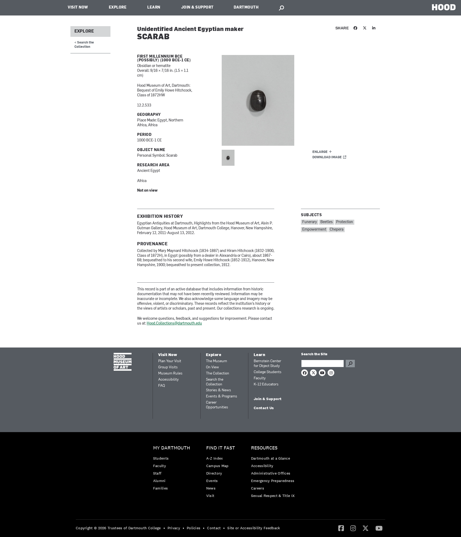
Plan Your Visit (169, 361)
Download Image (327, 157)
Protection (344, 222)
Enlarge (320, 152)
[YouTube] (379, 528)
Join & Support (197, 8)
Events (212, 480)
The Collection (217, 374)
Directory (214, 473)
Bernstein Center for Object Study (267, 363)
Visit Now (78, 8)
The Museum (216, 361)
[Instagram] (353, 528)
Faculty (260, 378)
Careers (257, 488)
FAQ (161, 386)
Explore (118, 8)
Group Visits (168, 367)
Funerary (309, 222)
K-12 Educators (266, 384)
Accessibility (168, 380)
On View (212, 367)
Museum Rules (170, 374)
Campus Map (217, 465)
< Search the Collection (84, 44)
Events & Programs (221, 396)
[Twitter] (365, 528)
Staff (157, 473)
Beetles (326, 222)
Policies (193, 528)
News (211, 488)
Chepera (336, 230)
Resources (264, 448)
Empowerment (314, 230)
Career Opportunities (217, 405)
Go (350, 363)
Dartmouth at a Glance (270, 458)
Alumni (159, 480)
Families (160, 488)
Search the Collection (214, 382)
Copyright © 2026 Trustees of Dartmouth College (118, 528)
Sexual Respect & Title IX (273, 495)
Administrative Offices (271, 473)
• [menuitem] (164, 528)
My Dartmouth (171, 448)
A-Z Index (214, 458)
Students (161, 458)
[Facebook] (341, 528)
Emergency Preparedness (273, 480)
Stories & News (218, 390)
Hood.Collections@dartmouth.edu (174, 324)
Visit (210, 495)
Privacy (174, 528)
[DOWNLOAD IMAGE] (286, 100)
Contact (214, 528)
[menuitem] (173, 469)
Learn (153, 8)
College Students (267, 372)
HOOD (444, 7)
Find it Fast (220, 448)
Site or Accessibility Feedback (253, 528)
